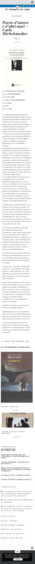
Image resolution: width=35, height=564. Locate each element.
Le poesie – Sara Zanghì (10, 521)
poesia (27, 341)
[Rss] (33, 6)
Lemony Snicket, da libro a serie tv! (16, 479)
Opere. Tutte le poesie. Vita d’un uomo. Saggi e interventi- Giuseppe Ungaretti (16, 469)
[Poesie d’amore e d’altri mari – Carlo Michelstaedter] (16, 88)
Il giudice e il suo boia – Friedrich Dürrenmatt (13, 432)
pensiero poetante (20, 341)
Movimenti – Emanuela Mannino (12, 529)
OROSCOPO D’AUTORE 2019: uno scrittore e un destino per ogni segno (15, 456)
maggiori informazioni (23, 557)
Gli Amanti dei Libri (17, 8)
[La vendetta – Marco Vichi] (17, 377)
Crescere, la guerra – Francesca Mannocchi (13, 496)
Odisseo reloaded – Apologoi (11, 500)
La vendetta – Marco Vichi (9, 407)
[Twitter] (23, 6)
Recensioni (17, 16)
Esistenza (7, 341)
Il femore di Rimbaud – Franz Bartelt (13, 525)
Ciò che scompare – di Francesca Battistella (15, 462)
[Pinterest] (30, 6)
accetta (18, 559)
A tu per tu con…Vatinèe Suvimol (15, 475)
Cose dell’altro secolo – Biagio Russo (13, 533)
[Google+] (27, 6)
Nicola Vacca (17, 42)
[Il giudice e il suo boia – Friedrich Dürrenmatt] (18, 420)
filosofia (12, 341)
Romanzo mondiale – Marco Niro (12, 538)
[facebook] (20, 6)
